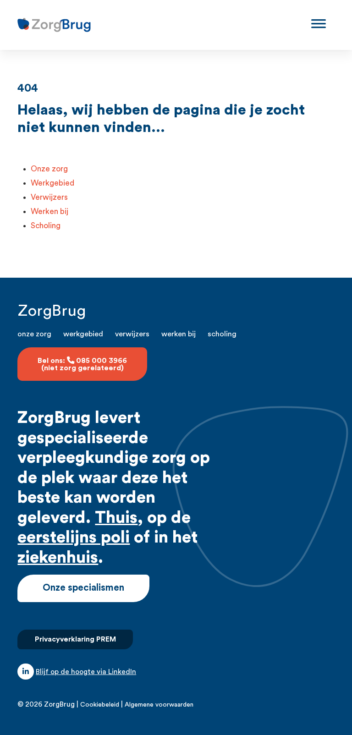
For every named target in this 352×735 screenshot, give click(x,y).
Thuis (116, 518)
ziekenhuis (57, 557)
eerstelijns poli (73, 537)
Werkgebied (52, 183)
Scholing (45, 226)
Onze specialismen (83, 587)
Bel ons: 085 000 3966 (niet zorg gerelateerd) (82, 364)
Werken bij (49, 211)
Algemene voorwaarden (159, 705)
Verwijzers (49, 197)
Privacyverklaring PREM (75, 639)
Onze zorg (49, 169)
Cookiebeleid (99, 705)
